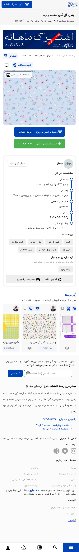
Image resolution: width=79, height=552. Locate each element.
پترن (68, 242)
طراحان (73, 468)
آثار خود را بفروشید (67, 474)
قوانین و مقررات (31, 474)
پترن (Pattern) (22, 21)
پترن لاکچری (26, 249)
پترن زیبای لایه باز (47, 249)
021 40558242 (48, 419)
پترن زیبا (66, 249)
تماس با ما (71, 479)
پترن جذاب (35, 242)
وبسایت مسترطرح (65, 21)
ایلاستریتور (65, 269)
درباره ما (34, 468)
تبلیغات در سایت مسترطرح (63, 507)
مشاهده (67, 348)
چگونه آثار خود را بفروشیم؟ (63, 485)
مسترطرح (34, 490)
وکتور (36, 21)
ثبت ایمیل (15, 373)
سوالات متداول (31, 485)
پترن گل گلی (53, 242)
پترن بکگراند (17, 242)
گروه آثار (48, 21)
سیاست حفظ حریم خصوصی (25, 479)
